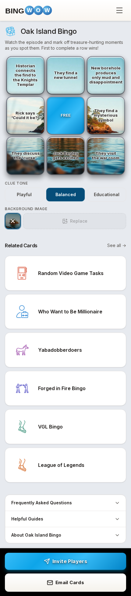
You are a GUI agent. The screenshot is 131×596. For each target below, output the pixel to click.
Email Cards (69, 582)
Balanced (65, 194)
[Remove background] (13, 221)
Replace (78, 221)
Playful (24, 194)
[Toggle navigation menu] (119, 10)
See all (116, 245)
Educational (106, 194)
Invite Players (69, 561)
